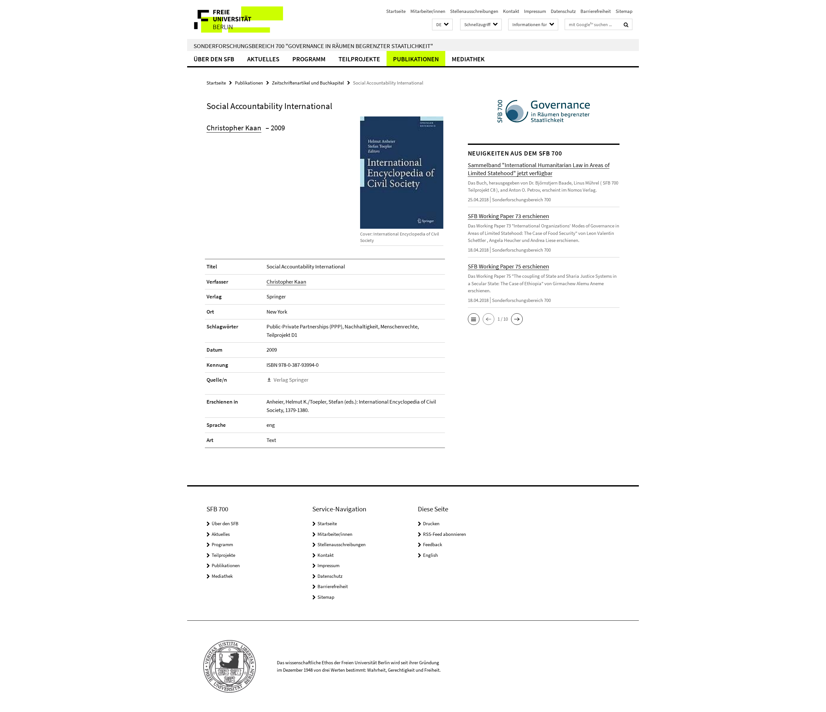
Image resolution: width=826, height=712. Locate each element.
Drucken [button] (431, 523)
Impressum (535, 11)
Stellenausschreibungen (474, 11)
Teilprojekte (359, 59)
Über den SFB (214, 59)
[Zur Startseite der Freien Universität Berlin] (241, 19)
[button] (442, 25)
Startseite (396, 11)
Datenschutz (563, 11)
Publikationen (416, 59)
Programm (309, 59)
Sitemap (624, 11)
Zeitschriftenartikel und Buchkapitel (308, 83)
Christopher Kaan (233, 127)
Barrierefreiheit (595, 11)
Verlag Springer (291, 379)
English (430, 555)
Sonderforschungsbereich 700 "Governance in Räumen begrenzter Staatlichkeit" (313, 46)
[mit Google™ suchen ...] (626, 24)
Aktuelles (263, 59)
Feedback (432, 544)
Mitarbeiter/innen (427, 11)
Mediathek (468, 59)
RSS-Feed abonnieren (444, 534)
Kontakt (511, 11)
